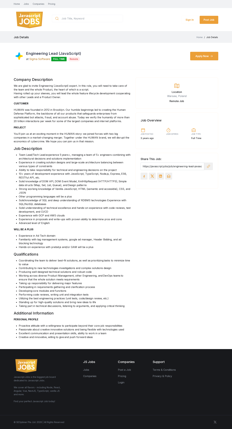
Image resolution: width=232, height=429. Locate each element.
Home (17, 4)
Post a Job (124, 369)
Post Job (209, 19)
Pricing (51, 4)
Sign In (190, 19)
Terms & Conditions (164, 369)
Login (121, 382)
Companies (38, 4)
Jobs (26, 4)
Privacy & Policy (162, 376)
